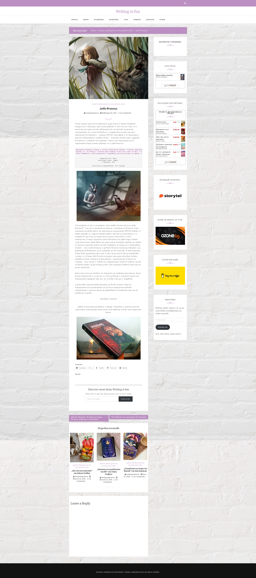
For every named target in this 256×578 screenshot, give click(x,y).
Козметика (113, 20)
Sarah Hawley (162, 133)
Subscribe (125, 399)
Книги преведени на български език (108, 104)
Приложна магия (164, 75)
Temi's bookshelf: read (170, 113)
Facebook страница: (170, 42)
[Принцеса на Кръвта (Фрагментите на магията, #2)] (183, 131)
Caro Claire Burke (163, 123)
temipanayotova (92, 113)
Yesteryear (161, 122)
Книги (86, 20)
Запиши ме (163, 327)
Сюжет (115, 160)
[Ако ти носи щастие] (183, 139)
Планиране (99, 20)
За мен (162, 20)
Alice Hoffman (162, 77)
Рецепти (137, 20)
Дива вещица (108, 108)
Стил (126, 20)
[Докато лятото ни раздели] (183, 146)
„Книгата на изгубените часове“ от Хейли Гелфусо (108, 471)
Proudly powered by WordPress (110, 572)
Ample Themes (153, 572)
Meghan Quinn (162, 148)
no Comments (125, 113)
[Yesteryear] (183, 124)
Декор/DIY (150, 20)
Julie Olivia (161, 141)
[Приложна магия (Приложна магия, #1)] (182, 77)
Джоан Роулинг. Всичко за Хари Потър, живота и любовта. (86, 418)
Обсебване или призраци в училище (128, 417)
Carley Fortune (162, 156)
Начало (74, 20)
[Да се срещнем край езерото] (183, 154)
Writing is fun (128, 11)
